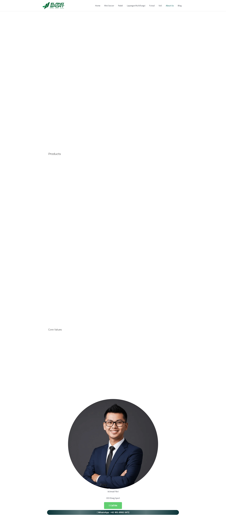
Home (97, 5)
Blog (180, 5)
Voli (160, 5)
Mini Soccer (109, 5)
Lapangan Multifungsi (136, 5)
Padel (120, 5)
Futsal (152, 5)
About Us (170, 5)
